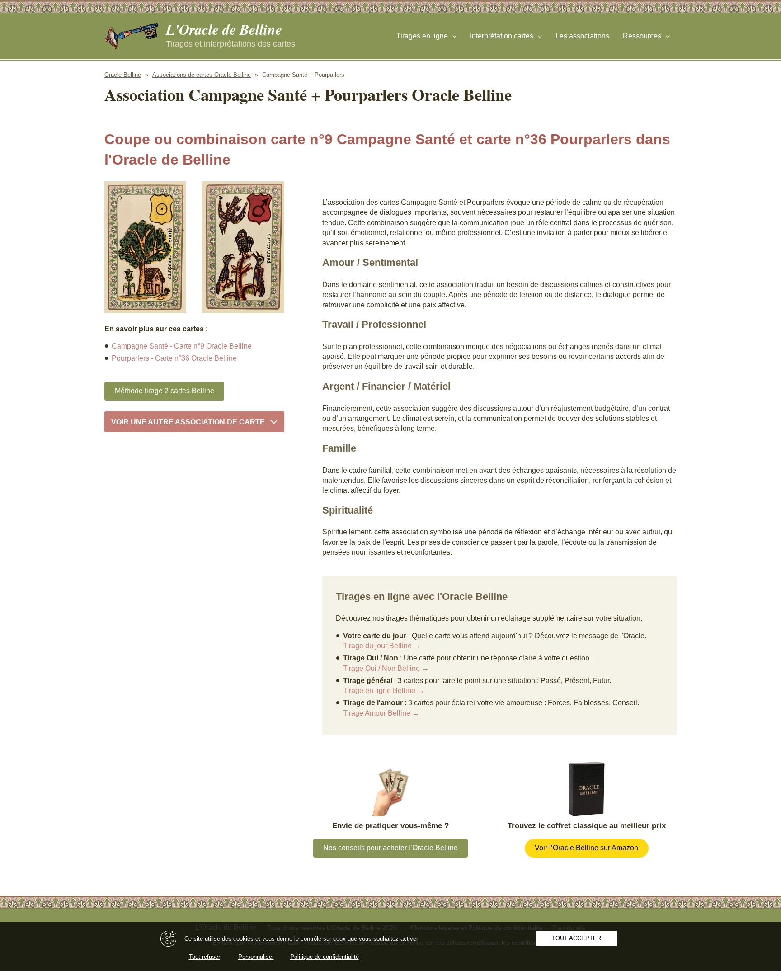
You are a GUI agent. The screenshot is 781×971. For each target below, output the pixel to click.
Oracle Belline (122, 74)
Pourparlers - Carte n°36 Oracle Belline (174, 358)
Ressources (642, 36)
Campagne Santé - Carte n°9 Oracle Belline (182, 346)
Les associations (582, 36)
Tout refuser (204, 956)
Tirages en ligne (422, 36)
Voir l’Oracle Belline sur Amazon (586, 848)
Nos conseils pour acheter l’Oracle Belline (390, 848)
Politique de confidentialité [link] (324, 956)
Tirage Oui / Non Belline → (386, 668)
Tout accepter (576, 938)
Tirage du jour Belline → (382, 646)
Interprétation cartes (501, 36)
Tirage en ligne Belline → (383, 690)
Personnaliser (256, 956)
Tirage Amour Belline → (381, 713)
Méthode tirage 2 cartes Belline (164, 391)
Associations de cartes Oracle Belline (201, 74)
